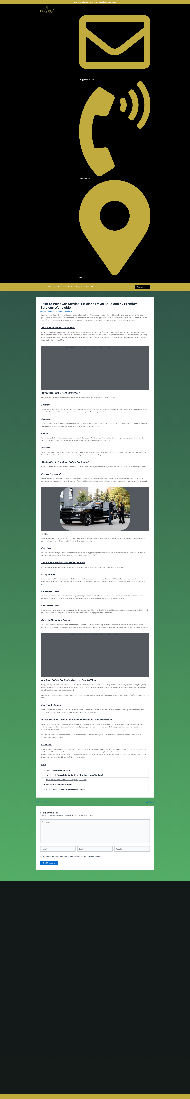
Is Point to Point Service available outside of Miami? (65, 789)
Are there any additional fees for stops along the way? (66, 780)
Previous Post (42, 802)
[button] (95, 770)
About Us (51, 287)
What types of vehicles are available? (59, 785)
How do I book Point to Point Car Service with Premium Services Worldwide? (74, 775)
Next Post (149, 802)
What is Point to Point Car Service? (59, 770)
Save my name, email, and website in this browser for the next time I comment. (72, 857)
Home (43, 287)
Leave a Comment (47, 312)
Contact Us (90, 287)
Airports (79, 287)
